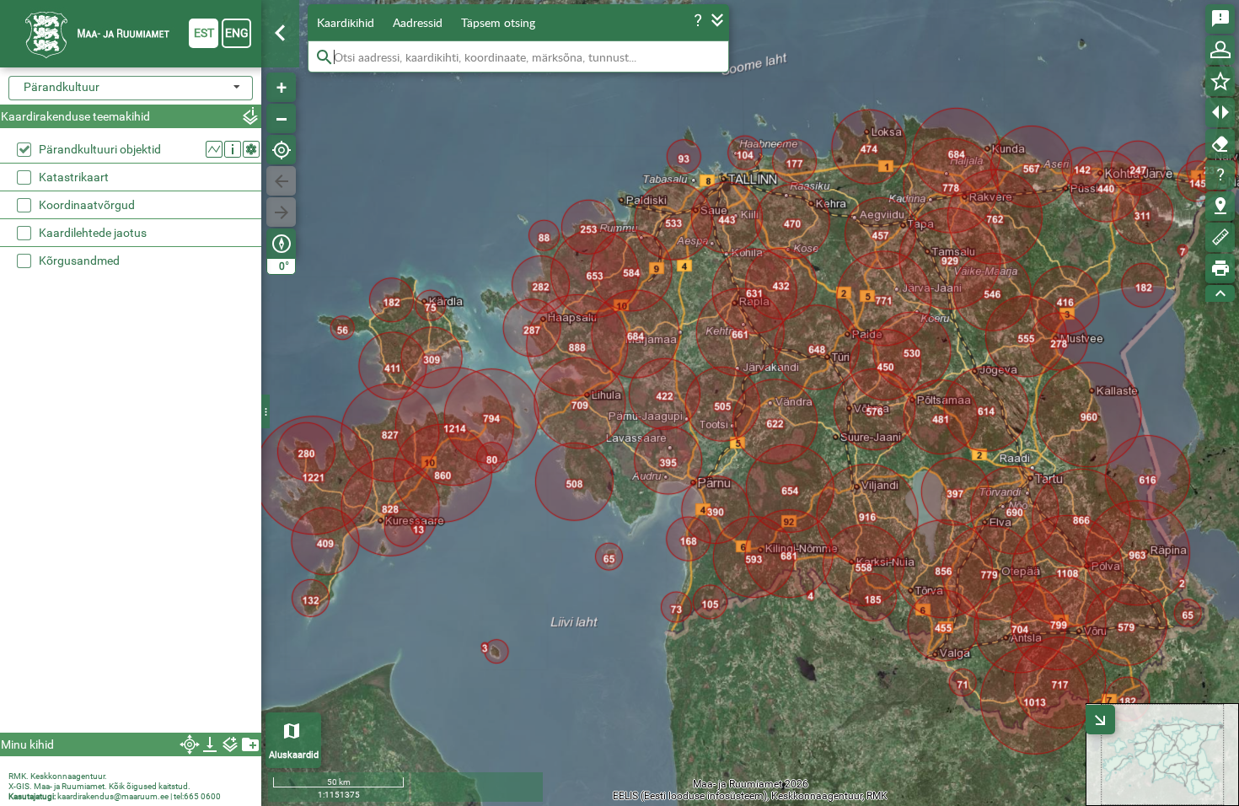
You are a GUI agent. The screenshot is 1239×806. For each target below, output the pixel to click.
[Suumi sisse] (281, 87)
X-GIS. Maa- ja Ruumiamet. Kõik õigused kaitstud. (99, 786)
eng (237, 33)
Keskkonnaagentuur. (68, 776)
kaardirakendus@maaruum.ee (113, 796)
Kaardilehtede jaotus (93, 232)
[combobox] (130, 88)
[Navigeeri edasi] (281, 212)
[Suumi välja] (281, 118)
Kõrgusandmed (79, 260)
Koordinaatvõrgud (87, 205)
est (204, 33)
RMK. (19, 776)
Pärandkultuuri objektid (100, 149)
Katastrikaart (74, 177)
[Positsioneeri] (281, 149)
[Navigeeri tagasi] (281, 181)
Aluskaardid (294, 755)
